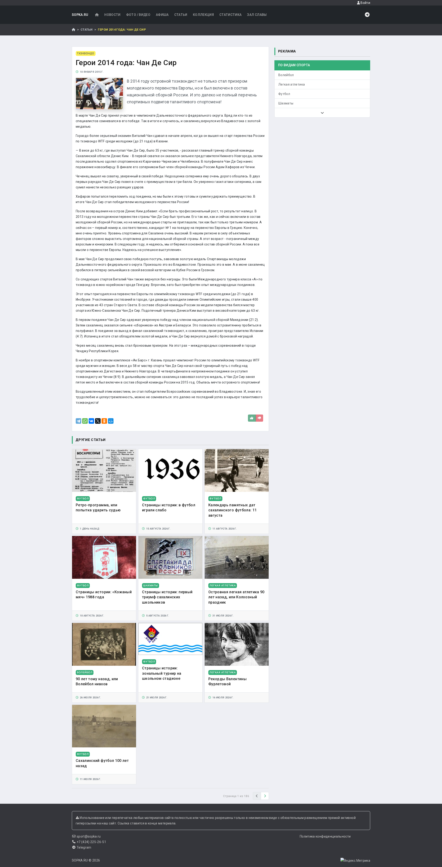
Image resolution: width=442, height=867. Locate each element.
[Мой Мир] (110, 421)
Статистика (230, 15)
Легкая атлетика (291, 84)
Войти (365, 3)
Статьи (180, 15)
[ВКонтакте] (91, 421)
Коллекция (203, 15)
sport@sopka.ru (89, 836)
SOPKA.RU (80, 15)
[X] (98, 421)
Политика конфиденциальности (325, 836)
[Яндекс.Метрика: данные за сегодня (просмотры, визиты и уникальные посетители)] (355, 860)
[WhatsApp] (85, 421)
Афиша (162, 15)
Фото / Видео (138, 15)
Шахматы (285, 103)
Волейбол (286, 75)
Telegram (84, 847)
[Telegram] (78, 421)
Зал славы (257, 15)
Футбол (284, 94)
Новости (112, 15)
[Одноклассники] (104, 421)
